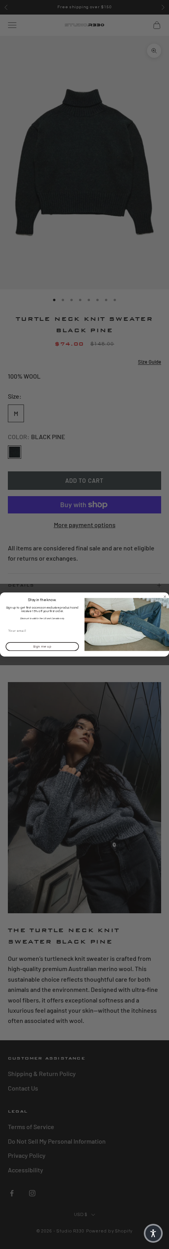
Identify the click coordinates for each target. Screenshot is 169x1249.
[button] (153, 1233)
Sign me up (42, 646)
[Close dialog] (165, 596)
